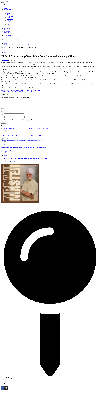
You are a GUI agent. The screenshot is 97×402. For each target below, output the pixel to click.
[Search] (1, 38)
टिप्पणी (2, 108)
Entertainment (7, 28)
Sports (5, 8)
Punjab (8, 23)
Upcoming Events (8, 35)
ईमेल (2, 114)
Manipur (9, 14)
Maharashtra (10, 16)
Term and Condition (5, 393)
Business (6, 34)
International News (8, 9)
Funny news (7, 31)
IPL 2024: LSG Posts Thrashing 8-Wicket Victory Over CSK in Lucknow (21, 90)
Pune (8, 25)
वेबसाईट (2, 117)
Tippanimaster (5, 60)
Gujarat (8, 21)
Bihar (8, 24)
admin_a (12, 138)
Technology (6, 32)
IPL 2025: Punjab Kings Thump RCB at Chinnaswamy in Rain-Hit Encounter (21, 91)
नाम (2, 111)
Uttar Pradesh (10, 19)
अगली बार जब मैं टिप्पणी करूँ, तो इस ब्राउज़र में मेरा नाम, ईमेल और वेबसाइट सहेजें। (20, 120)
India (5, 10)
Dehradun (9, 13)
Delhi (8, 12)
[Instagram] (6, 388)
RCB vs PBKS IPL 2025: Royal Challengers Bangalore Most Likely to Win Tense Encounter (24, 158)
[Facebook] (2, 388)
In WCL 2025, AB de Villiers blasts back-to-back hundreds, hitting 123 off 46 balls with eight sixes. (26, 135)
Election (6, 30)
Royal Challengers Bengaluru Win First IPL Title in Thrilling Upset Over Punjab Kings (23, 147)
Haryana (9, 17)
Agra (8, 27)
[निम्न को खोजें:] (8, 39)
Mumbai (9, 20)
